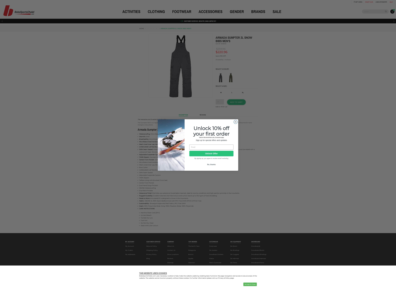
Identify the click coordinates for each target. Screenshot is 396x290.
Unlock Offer (211, 153)
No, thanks (211, 164)
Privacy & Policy (224, 278)
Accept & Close (250, 284)
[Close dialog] (235, 122)
